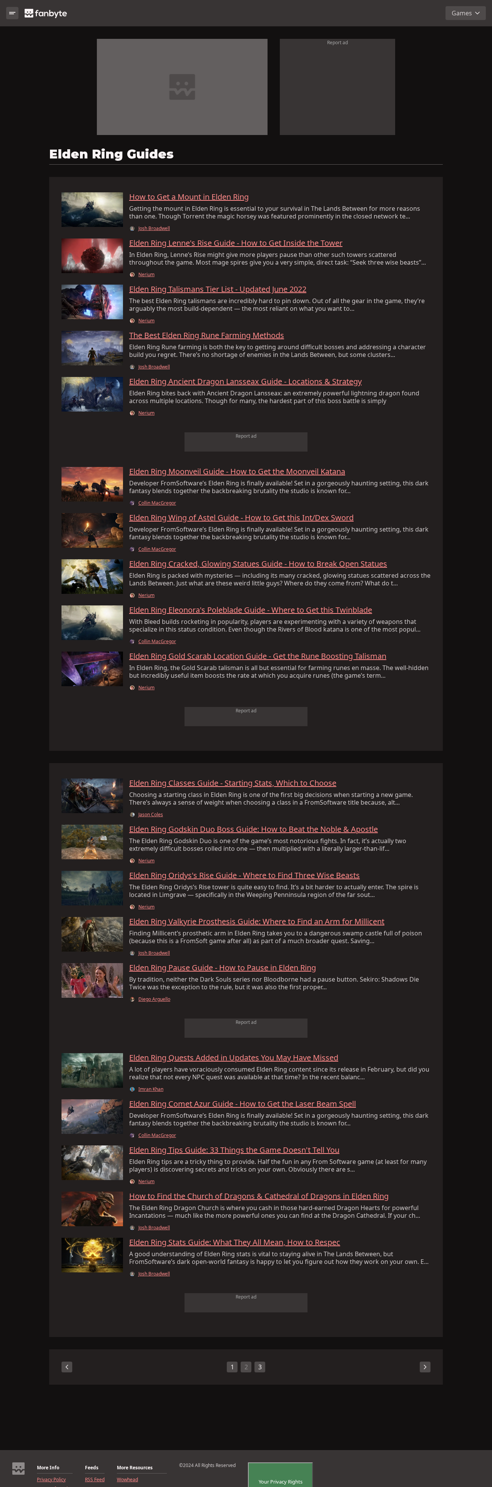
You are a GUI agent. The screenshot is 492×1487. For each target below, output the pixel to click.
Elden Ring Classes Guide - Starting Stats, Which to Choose (232, 783)
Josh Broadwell (154, 228)
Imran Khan (150, 1089)
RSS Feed (95, 1480)
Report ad (337, 42)
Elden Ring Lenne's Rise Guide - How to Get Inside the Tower (235, 243)
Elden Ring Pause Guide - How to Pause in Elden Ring (222, 967)
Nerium (146, 275)
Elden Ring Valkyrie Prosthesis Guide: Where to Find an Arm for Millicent (256, 921)
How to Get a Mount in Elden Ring (189, 197)
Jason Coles (150, 815)
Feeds (91, 1468)
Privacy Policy (51, 1480)
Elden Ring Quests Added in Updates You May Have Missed (233, 1057)
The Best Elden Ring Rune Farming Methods (206, 335)
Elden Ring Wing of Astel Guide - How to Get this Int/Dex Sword (241, 517)
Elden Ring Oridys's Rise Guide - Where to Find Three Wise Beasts (244, 875)
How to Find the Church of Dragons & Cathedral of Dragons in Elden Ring (259, 1196)
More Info (48, 1468)
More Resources (135, 1468)
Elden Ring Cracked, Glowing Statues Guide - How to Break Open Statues (258, 563)
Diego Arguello (154, 999)
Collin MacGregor (157, 503)
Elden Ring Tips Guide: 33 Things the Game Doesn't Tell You (234, 1150)
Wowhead (127, 1480)
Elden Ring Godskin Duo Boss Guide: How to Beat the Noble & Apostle (253, 829)
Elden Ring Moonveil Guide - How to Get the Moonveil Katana (237, 471)
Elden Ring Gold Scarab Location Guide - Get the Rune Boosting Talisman (257, 656)
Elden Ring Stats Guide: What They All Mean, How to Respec (234, 1242)
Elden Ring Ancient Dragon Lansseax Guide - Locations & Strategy (245, 381)
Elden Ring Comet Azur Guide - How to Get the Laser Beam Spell (242, 1104)
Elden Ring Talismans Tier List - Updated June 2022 (217, 289)
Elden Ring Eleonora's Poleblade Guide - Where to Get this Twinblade (250, 610)
